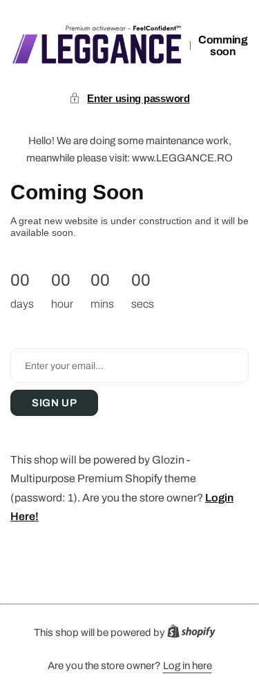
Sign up (54, 402)
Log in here (187, 665)
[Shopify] (195, 634)
